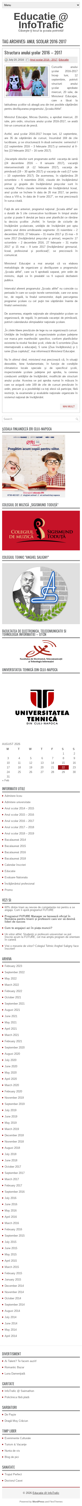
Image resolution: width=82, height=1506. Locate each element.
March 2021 (12, 1035)
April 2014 (11, 1336)
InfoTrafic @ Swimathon (19, 1391)
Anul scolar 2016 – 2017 (19, 820)
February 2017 (13, 1185)
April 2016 (11, 1216)
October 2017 (13, 1166)
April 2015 (11, 1260)
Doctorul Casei (13, 1480)
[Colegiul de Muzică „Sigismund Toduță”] (41, 530)
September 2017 (15, 1172)
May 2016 (11, 1210)
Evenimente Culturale (18, 1438)
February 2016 (13, 1229)
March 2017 (12, 1179)
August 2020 (12, 1053)
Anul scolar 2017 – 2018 (19, 827)
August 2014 (12, 1310)
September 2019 (15, 1104)
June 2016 (11, 1204)
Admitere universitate (17, 802)
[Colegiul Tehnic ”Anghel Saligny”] (41, 593)
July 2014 (10, 1317)
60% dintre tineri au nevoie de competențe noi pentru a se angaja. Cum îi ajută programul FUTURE (40, 909)
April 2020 (11, 1078)
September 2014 (15, 1304)
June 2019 (11, 1116)
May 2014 (11, 1329)
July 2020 (10, 1060)
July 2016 (10, 1198)
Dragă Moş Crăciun (16, 1420)
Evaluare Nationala (16, 877)
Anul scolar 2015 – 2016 (19, 814)
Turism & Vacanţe (15, 1444)
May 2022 (11, 978)
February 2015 (13, 1273)
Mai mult (69, 406)
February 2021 (13, 1041)
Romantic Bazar (14, 1367)
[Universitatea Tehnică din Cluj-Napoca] (41, 707)
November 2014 (14, 1292)
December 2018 (14, 1135)
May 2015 (11, 1254)
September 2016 (15, 1191)
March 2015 (12, 1267)
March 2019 (12, 1129)
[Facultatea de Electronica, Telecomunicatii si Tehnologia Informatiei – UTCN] (41, 651)
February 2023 (13, 966)
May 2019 (11, 1122)
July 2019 (10, 1110)
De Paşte (10, 1414)
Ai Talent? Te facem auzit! (21, 1361)
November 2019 (14, 1097)
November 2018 (14, 1141)
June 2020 (11, 1066)
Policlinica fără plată (17, 1397)
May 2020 (11, 1072)
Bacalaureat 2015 (15, 846)
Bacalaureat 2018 (15, 858)
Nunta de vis (12, 1450)
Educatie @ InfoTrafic (41, 20)
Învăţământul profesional (19, 883)
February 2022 (13, 991)
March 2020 (12, 1085)
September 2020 (15, 1047)
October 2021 (13, 997)
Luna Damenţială (15, 1373)
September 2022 (15, 972)
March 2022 (12, 984)
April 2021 (11, 1028)
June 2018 (11, 1160)
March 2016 (12, 1223)
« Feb (5, 780)
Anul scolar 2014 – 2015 (19, 808)
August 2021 (12, 1009)
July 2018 (10, 1154)
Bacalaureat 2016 (15, 852)
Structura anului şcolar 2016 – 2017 (33, 52)
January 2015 (13, 1279)
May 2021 (11, 1022)
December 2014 (14, 1285)
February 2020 (13, 1091)
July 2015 (10, 1241)
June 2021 (11, 1016)
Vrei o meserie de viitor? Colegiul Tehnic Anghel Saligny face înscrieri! (42, 947)
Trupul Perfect (13, 1474)
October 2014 (13, 1298)
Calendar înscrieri (15, 864)
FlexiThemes (56, 1501)
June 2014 (11, 1323)
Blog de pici (12, 1457)
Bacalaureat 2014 (15, 839)
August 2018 (12, 1147)
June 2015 (11, 1248)
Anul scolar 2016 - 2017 (43, 59)
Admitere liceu (13, 795)
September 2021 (15, 1003)
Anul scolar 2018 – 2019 (19, 833)
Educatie (64, 59)
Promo (9, 889)
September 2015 (15, 1235)
